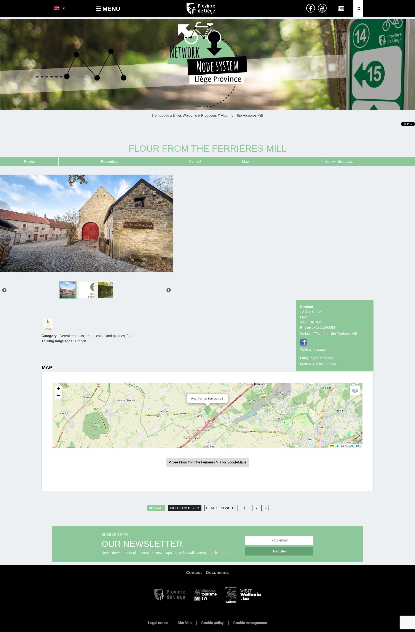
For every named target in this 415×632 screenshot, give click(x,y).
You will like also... (339, 161)
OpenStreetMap (353, 446)
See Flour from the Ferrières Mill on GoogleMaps (209, 462)
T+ (265, 508)
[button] (207, 410)
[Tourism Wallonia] (205, 594)
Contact (195, 161)
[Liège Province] (169, 594)
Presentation (110, 161)
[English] (57, 8)
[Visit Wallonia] (243, 594)
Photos (29, 161)
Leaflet (336, 446)
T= (246, 508)
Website (329, 334)
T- (255, 508)
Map (245, 161)
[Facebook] (303, 342)
